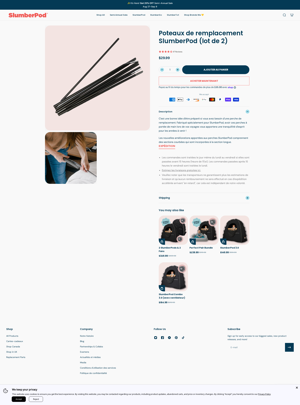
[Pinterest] (176, 337)
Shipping (164, 198)
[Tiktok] (183, 337)
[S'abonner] (289, 347)
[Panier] (292, 15)
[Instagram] (155, 337)
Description (165, 111)
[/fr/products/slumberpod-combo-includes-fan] (173, 277)
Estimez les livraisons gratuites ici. (181, 170)
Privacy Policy (264, 394)
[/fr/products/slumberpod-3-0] (234, 230)
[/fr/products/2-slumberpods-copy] (173, 230)
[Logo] (28, 15)
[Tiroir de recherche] (284, 15)
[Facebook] (162, 337)
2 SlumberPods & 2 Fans (170, 249)
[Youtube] (169, 337)
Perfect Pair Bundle (201, 247)
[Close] (296, 387)
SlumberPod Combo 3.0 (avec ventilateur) (172, 296)
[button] (204, 52)
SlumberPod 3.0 (229, 247)
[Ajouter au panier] (162, 242)
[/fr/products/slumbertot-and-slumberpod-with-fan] (204, 230)
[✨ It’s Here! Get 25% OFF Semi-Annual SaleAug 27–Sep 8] (150, 4)
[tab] (167, 146)
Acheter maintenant (204, 81)
